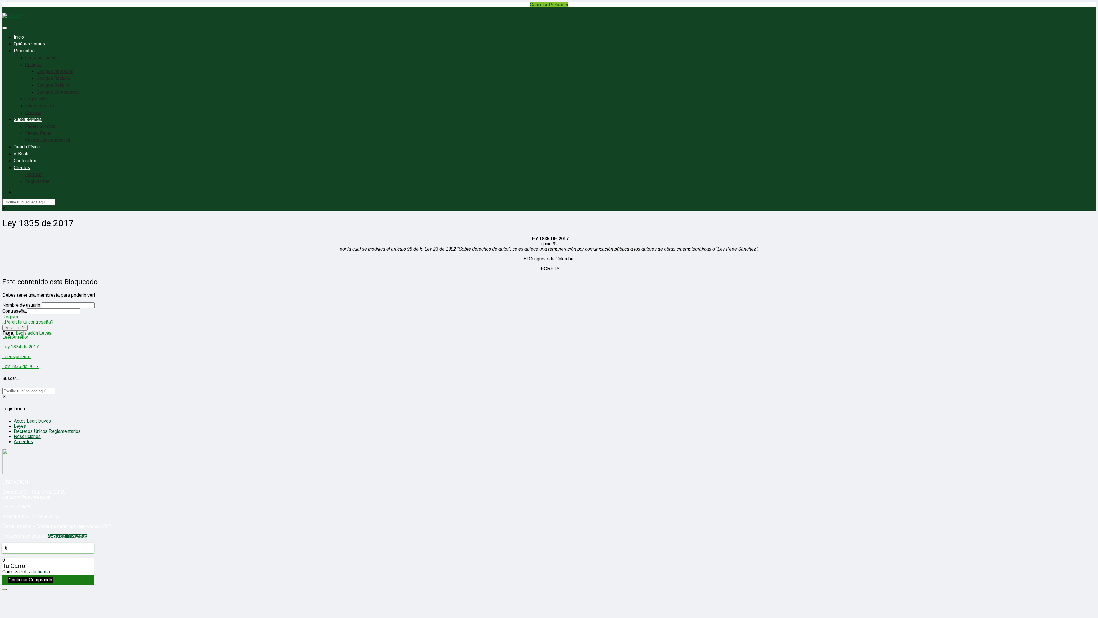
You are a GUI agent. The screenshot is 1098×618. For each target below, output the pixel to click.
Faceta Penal (38, 133)
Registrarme (37, 181)
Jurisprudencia (39, 105)
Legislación (36, 99)
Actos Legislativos (32, 421)
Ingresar (33, 174)
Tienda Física (27, 147)
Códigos (33, 64)
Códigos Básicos (53, 78)
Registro (11, 316)
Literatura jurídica (42, 57)
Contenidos (25, 160)
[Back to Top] (4, 589)
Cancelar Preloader (549, 4)
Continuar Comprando (30, 579)
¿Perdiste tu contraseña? (27, 322)
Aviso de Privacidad (67, 536)
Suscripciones (28, 119)
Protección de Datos (23, 536)
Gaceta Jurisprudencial (47, 140)
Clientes (22, 167)
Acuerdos (23, 441)
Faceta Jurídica (40, 126)
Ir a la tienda (37, 571)
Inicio (19, 37)
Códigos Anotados (55, 71)
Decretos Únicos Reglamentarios (47, 431)
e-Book (21, 153)
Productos (24, 50)
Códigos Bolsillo (53, 85)
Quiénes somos (29, 44)
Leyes (45, 333)
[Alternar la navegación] (4, 28)
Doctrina (33, 112)
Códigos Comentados (58, 92)
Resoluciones (27, 436)
